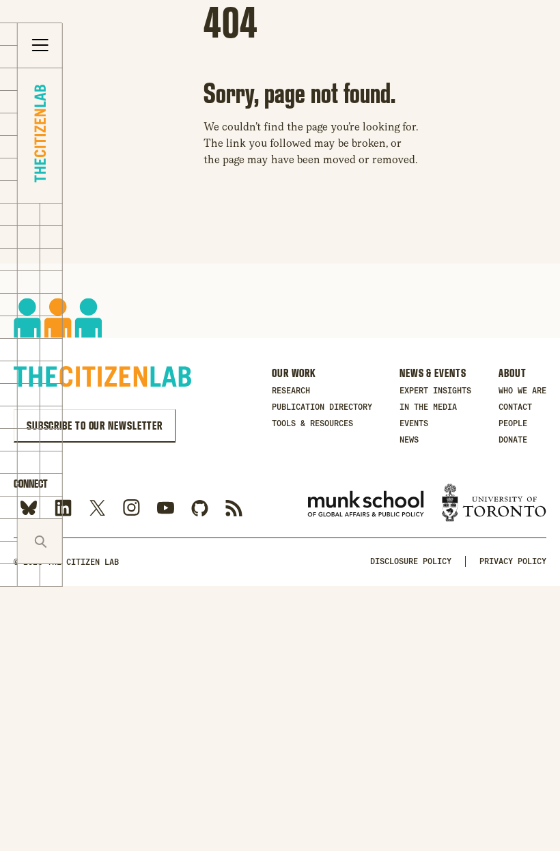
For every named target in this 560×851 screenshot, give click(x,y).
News (409, 440)
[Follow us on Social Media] (199, 508)
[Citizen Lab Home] (40, 135)
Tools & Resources (312, 423)
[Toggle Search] (40, 541)
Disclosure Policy (410, 561)
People (513, 423)
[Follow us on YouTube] (165, 508)
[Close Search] (85, 541)
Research (291, 390)
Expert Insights (435, 390)
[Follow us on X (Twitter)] (97, 508)
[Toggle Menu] (40, 45)
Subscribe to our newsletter (95, 425)
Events (414, 423)
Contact (515, 407)
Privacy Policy (512, 561)
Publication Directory (322, 407)
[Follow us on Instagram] (131, 508)
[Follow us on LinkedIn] (63, 508)
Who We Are (522, 390)
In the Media (428, 407)
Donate (513, 440)
